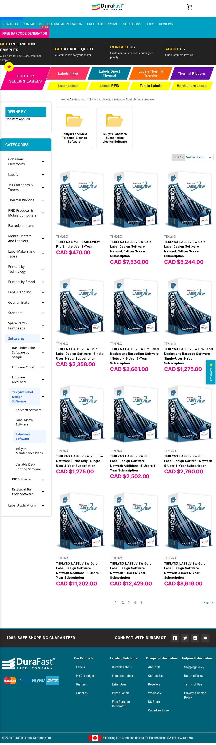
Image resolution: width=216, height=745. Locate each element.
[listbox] (199, 157)
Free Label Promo (102, 24)
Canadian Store (158, 710)
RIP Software (21, 479)
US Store (154, 701)
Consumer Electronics (16, 161)
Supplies (82, 693)
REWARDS (10, 24)
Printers (81, 684)
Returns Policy (193, 675)
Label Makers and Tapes (21, 254)
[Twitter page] (185, 638)
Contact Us (32, 24)
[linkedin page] (195, 638)
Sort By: (178, 157)
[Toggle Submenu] (43, 162)
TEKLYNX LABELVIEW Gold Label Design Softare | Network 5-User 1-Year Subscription (188, 461)
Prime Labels (120, 693)
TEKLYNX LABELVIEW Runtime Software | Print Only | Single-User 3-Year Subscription (79, 461)
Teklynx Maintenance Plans (29, 451)
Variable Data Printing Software (28, 466)
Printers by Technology (17, 269)
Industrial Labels (123, 675)
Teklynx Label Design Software (22, 396)
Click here (186, 737)
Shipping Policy (194, 667)
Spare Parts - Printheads (17, 325)
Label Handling (19, 292)
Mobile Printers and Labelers (19, 238)
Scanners (15, 313)
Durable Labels (122, 667)
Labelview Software (23, 436)
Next (207, 602)
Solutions (132, 24)
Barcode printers (21, 226)
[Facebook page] (175, 638)
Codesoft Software (29, 410)
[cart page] (190, 9)
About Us (154, 667)
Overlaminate (18, 302)
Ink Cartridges (85, 675)
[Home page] (108, 12)
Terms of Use (193, 684)
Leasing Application (64, 24)
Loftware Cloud (23, 367)
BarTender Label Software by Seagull (24, 352)
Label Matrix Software (24, 422)
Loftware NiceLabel (19, 379)
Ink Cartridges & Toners (20, 187)
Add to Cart (81, 203)
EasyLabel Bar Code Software (22, 491)
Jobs (150, 24)
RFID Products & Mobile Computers (22, 213)
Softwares (16, 338)
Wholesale (155, 693)
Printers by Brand (21, 282)
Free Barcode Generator (24, 33)
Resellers (154, 684)
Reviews (166, 24)
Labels (13, 174)
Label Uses (119, 684)
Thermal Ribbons (21, 200)
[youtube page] (205, 638)
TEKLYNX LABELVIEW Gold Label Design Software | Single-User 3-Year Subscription (80, 353)
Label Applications (22, 505)
